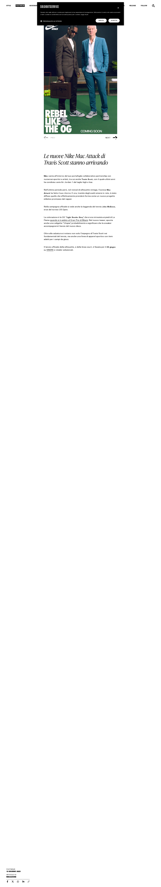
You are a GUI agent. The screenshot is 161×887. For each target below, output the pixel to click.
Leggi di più (84, 14)
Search (153, 5)
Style (8, 6)
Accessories (34, 6)
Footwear (20, 6)
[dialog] (80, 13)
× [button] (118, 8)
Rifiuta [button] (101, 20)
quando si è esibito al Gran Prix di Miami (69, 220)
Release (132, 6)
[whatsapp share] (18, 881)
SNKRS (50, 250)
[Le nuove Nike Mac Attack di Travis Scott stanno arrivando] (7, 881)
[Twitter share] (13, 881)
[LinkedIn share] (23, 881)
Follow (144, 6)
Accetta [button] (114, 20)
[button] (98, 137)
